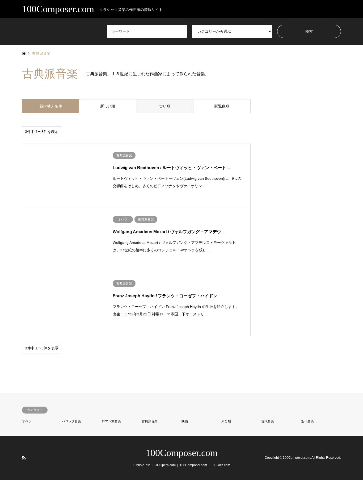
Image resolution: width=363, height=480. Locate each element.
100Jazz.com (220, 465)
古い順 (164, 106)
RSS (24, 458)
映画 (185, 421)
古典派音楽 (150, 421)
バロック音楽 (71, 421)
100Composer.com (182, 453)
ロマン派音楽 (111, 421)
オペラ (27, 421)
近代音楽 (307, 421)
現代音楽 (267, 421)
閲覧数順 (221, 106)
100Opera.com (165, 465)
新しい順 (107, 106)
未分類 (226, 421)
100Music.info (140, 465)
